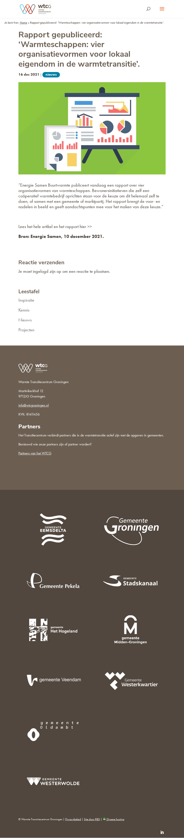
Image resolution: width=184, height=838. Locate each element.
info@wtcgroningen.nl (33, 405)
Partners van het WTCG (34, 453)
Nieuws (51, 74)
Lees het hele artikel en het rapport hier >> (55, 226)
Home (23, 22)
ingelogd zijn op (47, 271)
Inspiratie (26, 300)
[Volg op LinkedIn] (162, 832)
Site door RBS (92, 819)
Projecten (26, 330)
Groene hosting (115, 819)
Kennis (23, 310)
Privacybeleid (73, 819)
